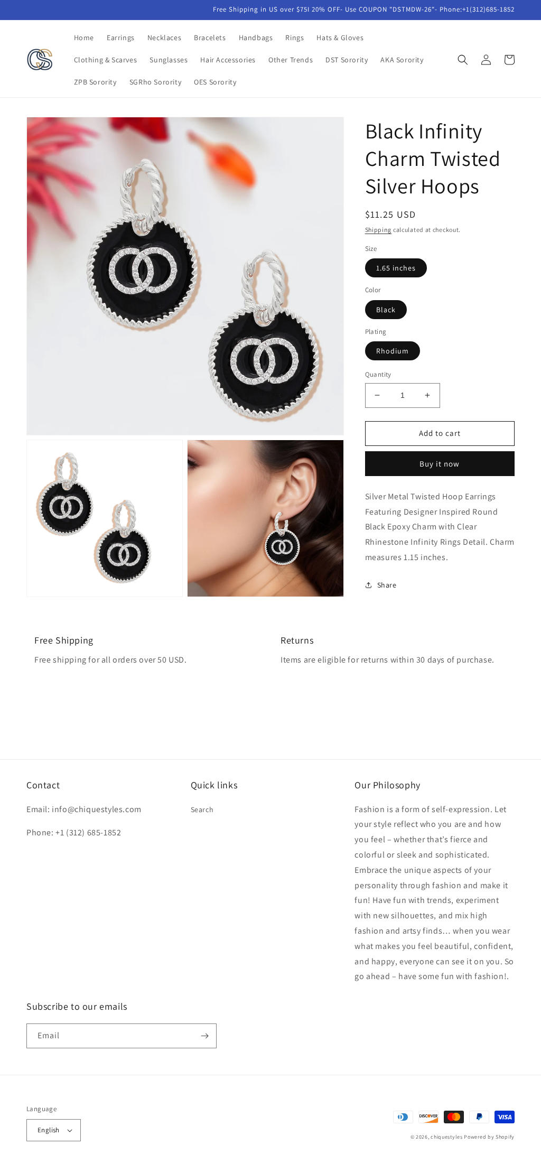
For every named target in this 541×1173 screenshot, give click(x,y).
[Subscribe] (204, 1035)
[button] (462, 59)
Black (386, 309)
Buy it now (439, 464)
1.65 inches (396, 268)
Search (202, 809)
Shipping (378, 230)
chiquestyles (446, 1136)
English (49, 1129)
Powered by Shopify (489, 1136)
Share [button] (387, 585)
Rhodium (392, 351)
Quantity (378, 374)
